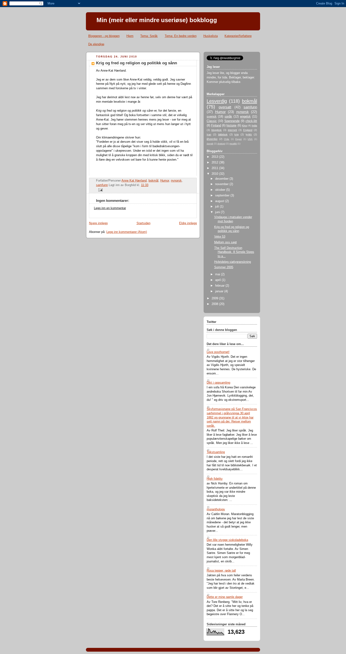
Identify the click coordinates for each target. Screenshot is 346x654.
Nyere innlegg (98, 223)
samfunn (102, 185)
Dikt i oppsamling (218, 382)
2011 (215, 168)
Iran (209, 134)
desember (222, 178)
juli (217, 206)
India (254, 125)
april (218, 280)
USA (250, 139)
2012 (215, 162)
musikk (233, 143)
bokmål (153, 180)
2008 (215, 304)
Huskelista (210, 36)
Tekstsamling (216, 452)
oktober (220, 189)
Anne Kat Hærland (134, 180)
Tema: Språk (149, 36)
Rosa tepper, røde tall (221, 570)
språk (228, 116)
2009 (215, 298)
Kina (244, 125)
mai (218, 274)
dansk (210, 143)
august (220, 201)
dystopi (221, 143)
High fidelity (215, 478)
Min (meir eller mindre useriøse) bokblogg (157, 20)
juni (218, 212)
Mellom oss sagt (225, 242)
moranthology (216, 509)
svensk (212, 116)
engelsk (245, 116)
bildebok (223, 134)
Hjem (129, 36)
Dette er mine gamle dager (225, 597)
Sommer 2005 (223, 267)
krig (236, 134)
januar (219, 291)
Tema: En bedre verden (181, 36)
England (247, 130)
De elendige (96, 44)
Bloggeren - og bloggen (104, 36)
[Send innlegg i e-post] (100, 189)
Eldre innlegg (188, 223)
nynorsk (176, 180)
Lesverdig (217, 101)
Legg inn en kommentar (110, 208)
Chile (226, 139)
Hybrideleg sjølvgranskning (232, 262)
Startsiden (143, 223)
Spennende (232, 121)
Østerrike (212, 139)
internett (232, 130)
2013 (215, 156)
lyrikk (249, 134)
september (222, 195)
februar (220, 285)
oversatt (225, 107)
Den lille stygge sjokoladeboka (227, 540)
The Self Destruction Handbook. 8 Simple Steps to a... (234, 252)
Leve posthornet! (218, 352)
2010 (215, 173)
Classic (212, 121)
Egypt (238, 139)
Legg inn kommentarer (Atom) (126, 232)
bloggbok (216, 130)
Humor (164, 180)
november (222, 184)
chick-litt (251, 121)
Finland (216, 125)
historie (231, 125)
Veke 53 (219, 236)
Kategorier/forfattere (238, 36)
